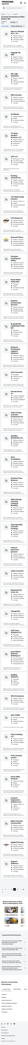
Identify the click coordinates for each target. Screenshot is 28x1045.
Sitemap (3, 1038)
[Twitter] (7, 1024)
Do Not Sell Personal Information (8, 1035)
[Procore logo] (8, 2)
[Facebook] (4, 1024)
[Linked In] (1, 1024)
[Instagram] (11, 1024)
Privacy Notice (4, 1030)
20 (23, 889)
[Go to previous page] (2, 889)
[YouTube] (14, 1023)
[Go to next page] (2, 892)
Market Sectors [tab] (17, 989)
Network (5, 4)
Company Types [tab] (6, 989)
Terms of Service (5, 1032)
